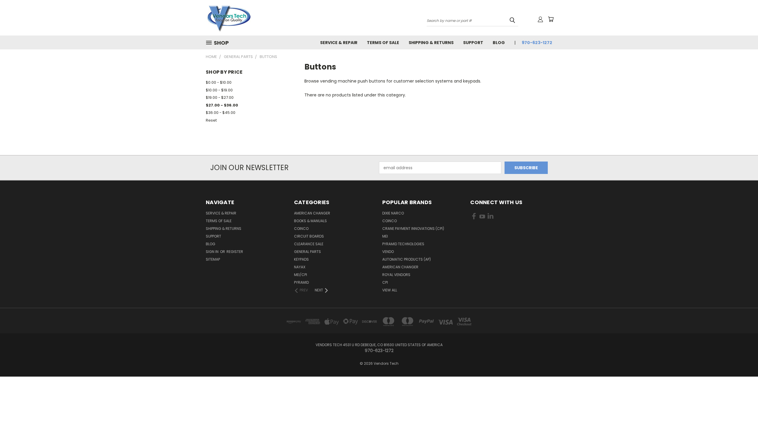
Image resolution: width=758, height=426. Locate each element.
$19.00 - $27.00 (220, 97)
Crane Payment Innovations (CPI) (413, 228)
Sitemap (213, 259)
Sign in (212, 251)
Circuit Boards (309, 236)
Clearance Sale (308, 243)
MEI (385, 236)
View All (389, 290)
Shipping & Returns (431, 43)
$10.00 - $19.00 (219, 90)
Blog (499, 43)
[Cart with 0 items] (551, 19)
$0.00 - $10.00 (219, 82)
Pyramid (301, 282)
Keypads (301, 259)
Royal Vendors (396, 274)
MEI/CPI (300, 274)
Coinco (301, 228)
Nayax (299, 267)
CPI (385, 282)
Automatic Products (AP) (406, 259)
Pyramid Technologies (403, 243)
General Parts (307, 251)
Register (235, 251)
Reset (211, 120)
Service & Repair (338, 43)
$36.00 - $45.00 (220, 112)
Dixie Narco (393, 213)
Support (473, 43)
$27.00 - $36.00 (222, 105)
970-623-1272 (537, 43)
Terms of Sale (383, 43)
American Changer (312, 213)
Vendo (388, 251)
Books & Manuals (310, 220)
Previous (742, 407)
